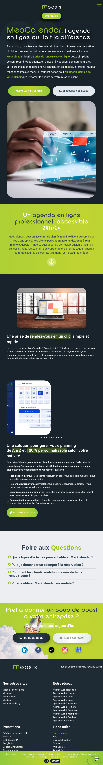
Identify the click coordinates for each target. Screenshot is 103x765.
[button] (41, 437)
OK (46, 761)
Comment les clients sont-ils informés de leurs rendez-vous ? (45, 574)
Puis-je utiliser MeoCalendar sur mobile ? (43, 583)
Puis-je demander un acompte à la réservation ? (47, 565)
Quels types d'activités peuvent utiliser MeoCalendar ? (52, 557)
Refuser (55, 761)
